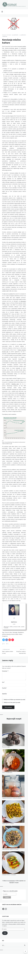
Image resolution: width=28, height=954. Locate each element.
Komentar (5, 671)
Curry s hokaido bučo (7, 772)
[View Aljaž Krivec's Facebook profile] (14, 618)
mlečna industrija (7, 634)
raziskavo (4, 62)
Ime (3, 682)
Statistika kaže (15, 384)
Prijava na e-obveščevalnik (10, 891)
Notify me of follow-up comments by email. (14, 699)
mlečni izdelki (15, 634)
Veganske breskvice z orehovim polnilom (11, 798)
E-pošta (4, 688)
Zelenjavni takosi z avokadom (9, 874)
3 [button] (15, 304)
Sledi (5, 933)
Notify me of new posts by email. (12, 702)
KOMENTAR (5, 36)
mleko (20, 634)
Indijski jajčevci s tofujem (8, 823)
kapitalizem (21, 632)
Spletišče (4, 693)
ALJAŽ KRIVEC (23, 34)
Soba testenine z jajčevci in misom (10, 849)
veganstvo (5, 636)
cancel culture (9, 632)
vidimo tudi (21, 393)
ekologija (15, 632)
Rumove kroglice (6, 747)
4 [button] (5, 478)
